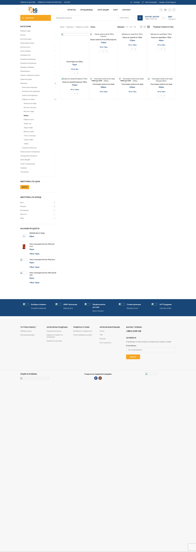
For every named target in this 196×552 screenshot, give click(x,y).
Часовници (24, 172)
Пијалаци (23, 83)
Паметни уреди (26, 79)
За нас (102, 331)
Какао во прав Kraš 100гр (132, 37)
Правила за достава (54, 341)
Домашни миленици (28, 59)
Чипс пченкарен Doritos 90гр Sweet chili (42, 274)
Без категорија (25, 39)
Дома (62, 27)
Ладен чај (27, 123)
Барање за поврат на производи (55, 336)
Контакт (103, 339)
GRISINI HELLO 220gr (37, 233)
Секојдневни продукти (28, 156)
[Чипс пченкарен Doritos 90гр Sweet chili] (24, 278)
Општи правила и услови (82, 335)
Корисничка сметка (54, 331)
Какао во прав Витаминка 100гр (74, 82)
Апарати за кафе (30, 103)
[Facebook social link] (161, 10)
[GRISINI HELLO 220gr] (24, 236)
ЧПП (101, 335)
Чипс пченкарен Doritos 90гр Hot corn (41, 245)
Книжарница (25, 71)
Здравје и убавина (27, 67)
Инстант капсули (30, 107)
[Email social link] (165, 10)
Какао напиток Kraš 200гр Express (103, 40)
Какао (26, 115)
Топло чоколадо (30, 136)
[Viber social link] (174, 10)
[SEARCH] (140, 17)
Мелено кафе (29, 131)
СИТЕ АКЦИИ (25, 160)
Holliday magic (25, 31)
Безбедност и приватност (83, 331)
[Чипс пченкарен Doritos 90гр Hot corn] (24, 249)
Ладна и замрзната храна (30, 75)
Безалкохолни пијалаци (31, 91)
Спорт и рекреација (27, 164)
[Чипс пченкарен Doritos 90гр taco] (24, 263)
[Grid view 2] (141, 26)
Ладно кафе (28, 128)
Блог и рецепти (105, 343)
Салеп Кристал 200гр (74, 62)
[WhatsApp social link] (169, 10)
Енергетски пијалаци (30, 95)
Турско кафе (28, 140)
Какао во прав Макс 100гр (161, 37)
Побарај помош (26, 331)
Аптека (23, 35)
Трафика (23, 168)
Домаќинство (25, 55)
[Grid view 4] (148, 26)
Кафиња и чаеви (28, 99)
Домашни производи (28, 63)
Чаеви (26, 144)
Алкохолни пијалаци (29, 87)
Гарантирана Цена (27, 43)
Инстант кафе (29, 111)
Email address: (131, 346)
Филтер (25, 187)
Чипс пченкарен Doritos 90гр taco (42, 259)
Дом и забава (25, 51)
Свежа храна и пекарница (30, 152)
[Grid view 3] (145, 26)
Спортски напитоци (29, 148)
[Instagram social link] (100, 378)
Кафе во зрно (29, 119)
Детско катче (25, 47)
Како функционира (27, 335)
